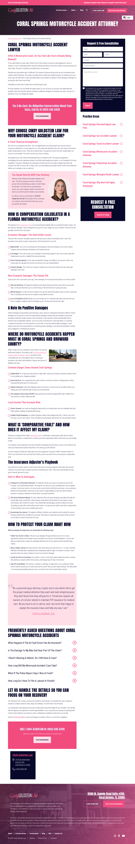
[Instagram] (115, 835)
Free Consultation (42, 116)
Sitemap (32, 838)
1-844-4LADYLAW (98, 10)
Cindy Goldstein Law (14, 38)
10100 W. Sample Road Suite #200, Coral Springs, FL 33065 (106, 795)
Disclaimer (53, 838)
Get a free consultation (114, 804)
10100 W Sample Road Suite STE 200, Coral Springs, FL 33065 (22, 762)
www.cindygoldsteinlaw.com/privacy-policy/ (101, 99)
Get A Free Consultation (117, 10)
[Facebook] (119, 835)
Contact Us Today (103, 215)
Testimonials (34, 833)
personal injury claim (25, 225)
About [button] (73, 10)
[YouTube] (123, 835)
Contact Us (58, 833)
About (10, 833)
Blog (81, 10)
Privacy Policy (42, 838)
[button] (68, 10)
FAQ (49, 833)
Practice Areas (61, 10)
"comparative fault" (36, 435)
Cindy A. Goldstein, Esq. (43, 613)
